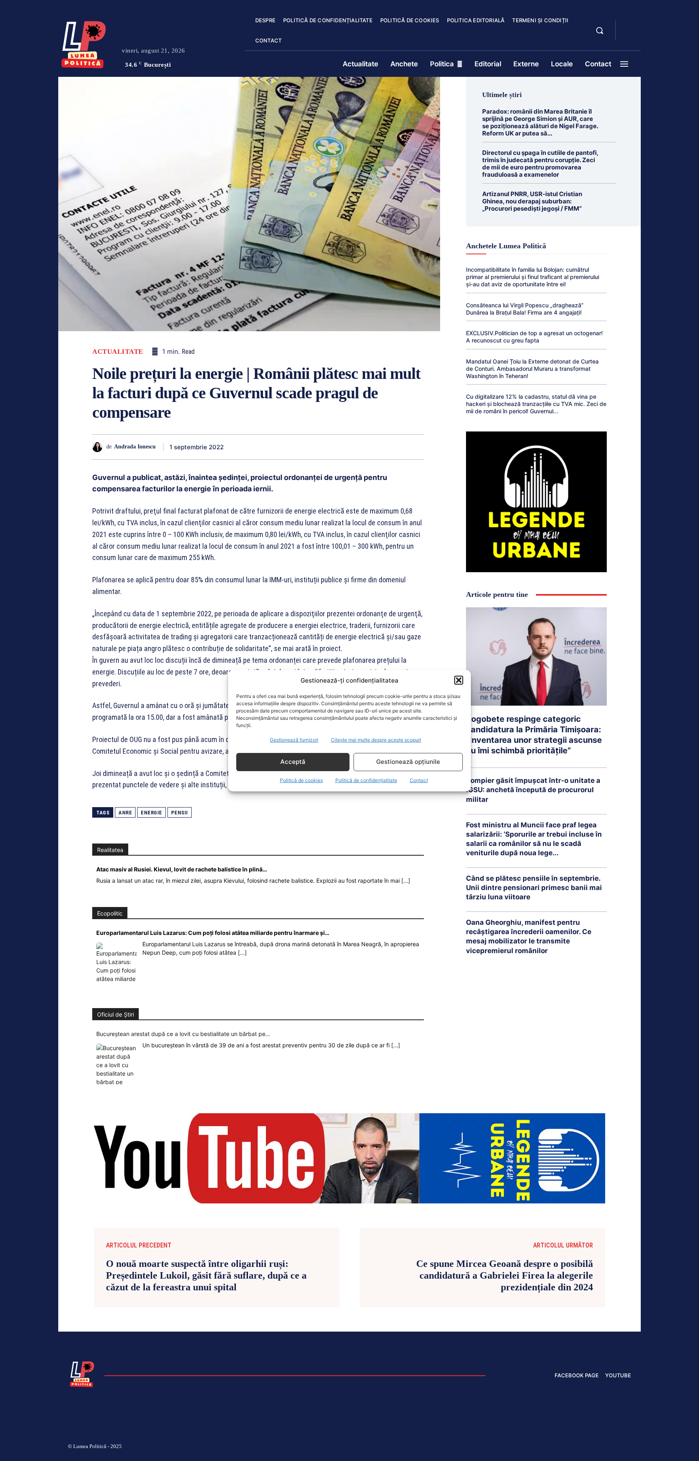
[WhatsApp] (303, 447)
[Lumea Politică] (84, 43)
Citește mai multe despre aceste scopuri (376, 740)
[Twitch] (570, 1447)
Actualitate (117, 351)
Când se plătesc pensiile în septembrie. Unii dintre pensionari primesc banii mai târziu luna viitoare (534, 887)
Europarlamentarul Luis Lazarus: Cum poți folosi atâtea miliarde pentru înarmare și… (212, 932)
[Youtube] (627, 1447)
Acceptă (292, 761)
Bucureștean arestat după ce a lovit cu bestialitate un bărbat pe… (183, 1033)
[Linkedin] (322, 447)
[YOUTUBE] (628, 35)
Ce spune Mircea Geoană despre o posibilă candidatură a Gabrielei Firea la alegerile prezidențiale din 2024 (504, 1275)
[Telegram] (378, 447)
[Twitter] (266, 447)
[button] (459, 680)
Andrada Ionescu (135, 447)
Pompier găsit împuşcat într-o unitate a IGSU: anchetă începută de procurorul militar (533, 789)
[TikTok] (551, 1447)
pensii (179, 813)
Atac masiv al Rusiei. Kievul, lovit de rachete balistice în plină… (181, 869)
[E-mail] (359, 447)
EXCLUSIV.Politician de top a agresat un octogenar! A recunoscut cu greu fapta (534, 337)
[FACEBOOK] (628, 26)
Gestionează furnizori (294, 740)
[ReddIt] (341, 447)
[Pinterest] (285, 447)
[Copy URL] (396, 447)
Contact (419, 780)
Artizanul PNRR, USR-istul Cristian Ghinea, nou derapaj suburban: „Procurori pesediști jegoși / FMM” (532, 201)
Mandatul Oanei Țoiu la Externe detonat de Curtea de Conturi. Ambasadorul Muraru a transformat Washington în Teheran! (532, 368)
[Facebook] (247, 447)
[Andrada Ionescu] (99, 447)
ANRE (125, 813)
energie (151, 813)
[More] (415, 447)
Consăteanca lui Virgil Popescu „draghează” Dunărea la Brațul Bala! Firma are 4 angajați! (525, 309)
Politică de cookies (301, 780)
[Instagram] (531, 1447)
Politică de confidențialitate (366, 780)
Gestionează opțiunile (408, 761)
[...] (405, 880)
